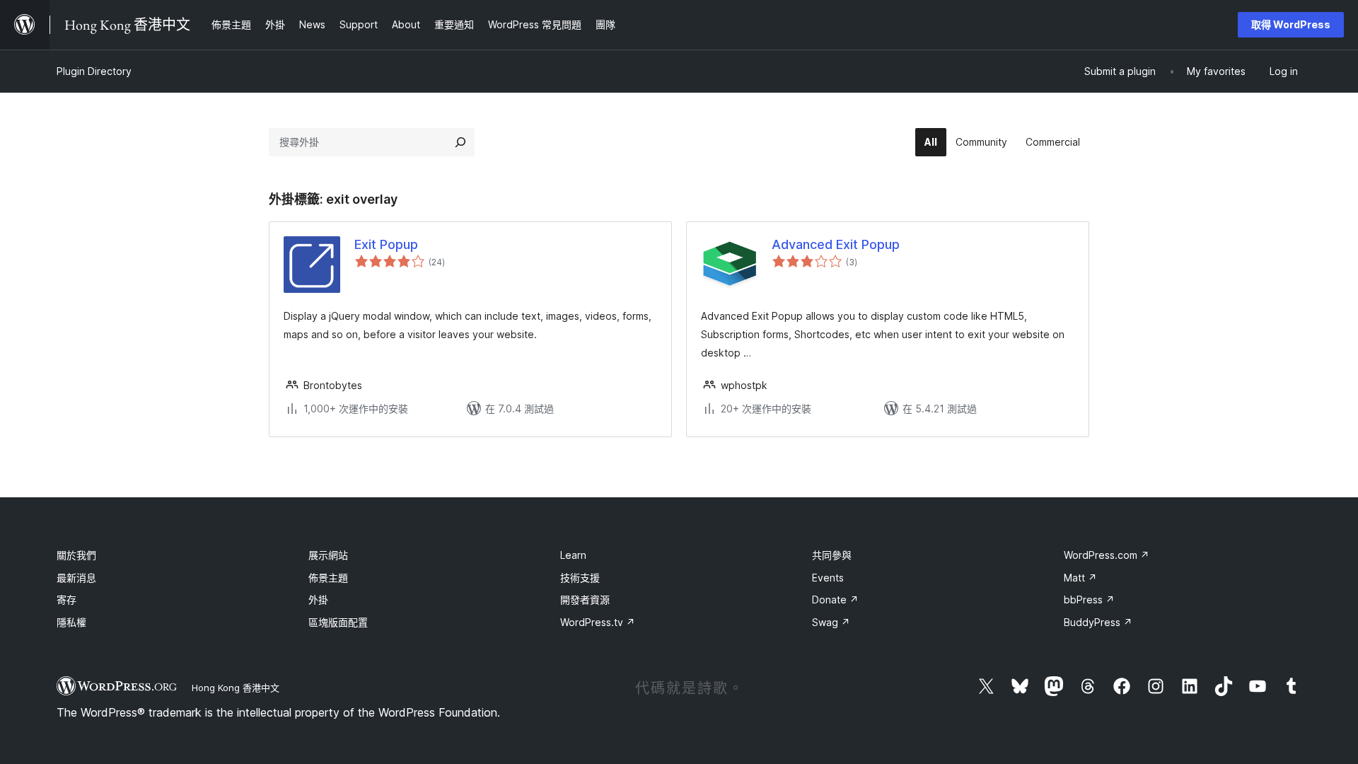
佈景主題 (328, 578)
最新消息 (76, 578)
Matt (1080, 578)
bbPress (1089, 600)
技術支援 (580, 578)
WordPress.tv (597, 622)
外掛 (318, 600)
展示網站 (328, 555)
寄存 (66, 600)
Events (828, 578)
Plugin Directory (94, 71)
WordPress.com (1106, 555)
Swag (831, 622)
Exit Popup (386, 244)
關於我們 (76, 555)
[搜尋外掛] (460, 142)
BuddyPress (1098, 622)
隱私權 (71, 622)
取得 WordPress (1290, 24)
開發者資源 (585, 600)
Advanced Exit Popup (836, 244)
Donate (835, 600)
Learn (573, 555)
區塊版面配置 (338, 622)
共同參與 (832, 555)
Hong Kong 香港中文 (235, 687)
